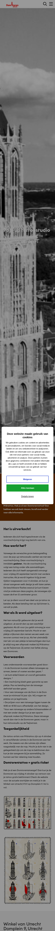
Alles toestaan (27, 488)
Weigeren (27, 479)
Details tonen (27, 496)
